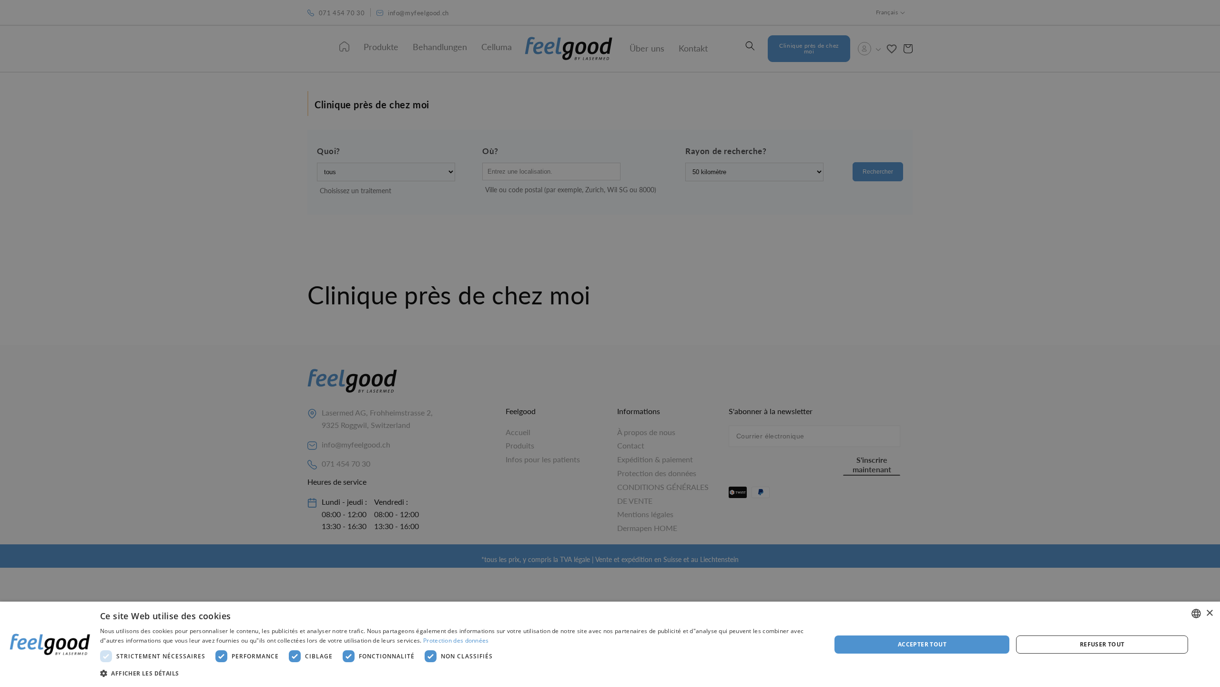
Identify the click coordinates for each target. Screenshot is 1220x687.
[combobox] (1196, 613)
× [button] (1209, 613)
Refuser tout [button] (1102, 644)
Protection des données (456, 640)
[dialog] (610, 644)
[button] (455, 673)
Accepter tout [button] (922, 644)
